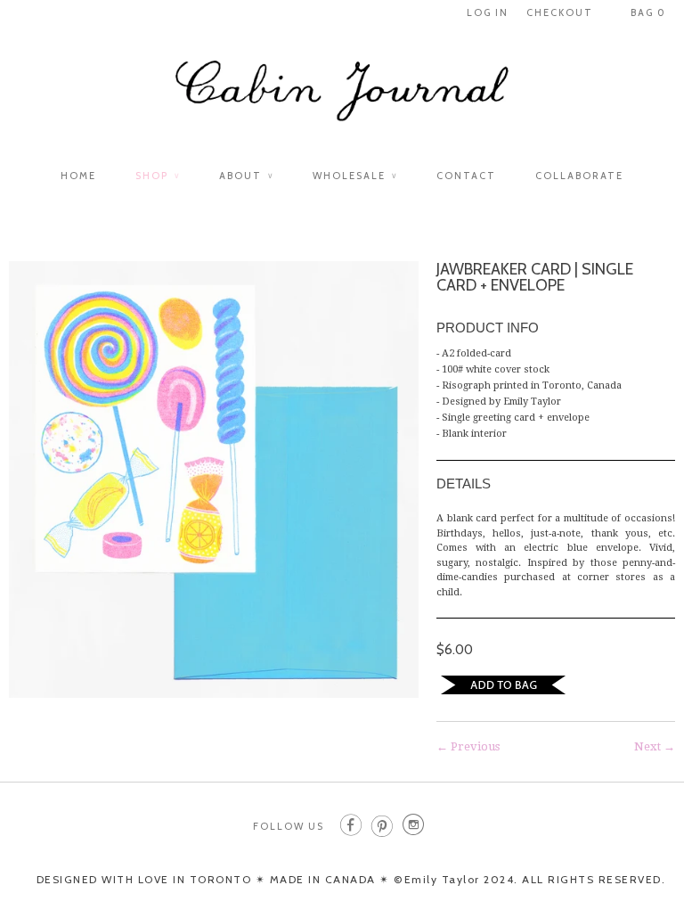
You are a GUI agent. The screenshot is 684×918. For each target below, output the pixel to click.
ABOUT (246, 175)
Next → (654, 746)
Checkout (559, 12)
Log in (488, 12)
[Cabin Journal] (342, 99)
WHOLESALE (355, 175)
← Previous (468, 746)
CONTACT (466, 175)
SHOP (157, 175)
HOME (78, 175)
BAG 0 (648, 12)
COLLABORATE (579, 175)
